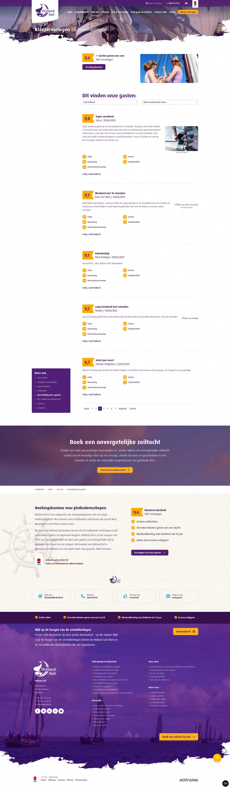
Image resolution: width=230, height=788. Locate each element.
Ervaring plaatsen (94, 67)
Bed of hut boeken (120, 12)
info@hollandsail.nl (44, 704)
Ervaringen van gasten (159, 705)
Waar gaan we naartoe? (141, 12)
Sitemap (52, 780)
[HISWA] (195, 4)
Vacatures (41, 408)
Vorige (86, 408)
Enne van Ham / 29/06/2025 (110, 196)
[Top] (217, 758)
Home (69, 12)
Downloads (42, 390)
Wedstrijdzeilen (99, 722)
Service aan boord (157, 673)
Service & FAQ (160, 12)
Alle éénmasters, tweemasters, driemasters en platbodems (173, 667)
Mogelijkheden (81, 12)
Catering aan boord (158, 676)
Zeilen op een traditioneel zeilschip (107, 667)
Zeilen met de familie (102, 712)
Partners (40, 403)
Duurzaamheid (43, 386)
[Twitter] (43, 711)
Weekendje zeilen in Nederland (105, 673)
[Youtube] (61, 711)
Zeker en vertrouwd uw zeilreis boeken (64, 563)
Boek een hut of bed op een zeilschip (108, 705)
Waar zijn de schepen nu (160, 680)
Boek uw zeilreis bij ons (177, 736)
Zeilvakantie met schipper (103, 676)
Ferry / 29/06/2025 (106, 120)
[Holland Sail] (58, 668)
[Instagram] (55, 711)
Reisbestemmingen (158, 702)
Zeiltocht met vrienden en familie (106, 670)
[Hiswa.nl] (39, 562)
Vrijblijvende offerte (158, 692)
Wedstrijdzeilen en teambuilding (106, 689)
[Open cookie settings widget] (225, 783)
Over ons (95, 12)
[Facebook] (37, 711)
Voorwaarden (81, 780)
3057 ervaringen (104, 59)
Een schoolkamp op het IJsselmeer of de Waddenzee (113, 693)
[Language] (186, 3)
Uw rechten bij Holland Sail (48, 399)
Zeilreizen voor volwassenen (104, 715)
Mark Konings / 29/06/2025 (109, 257)
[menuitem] (70, 12)
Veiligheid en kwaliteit (47, 382)
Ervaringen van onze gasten (147, 552)
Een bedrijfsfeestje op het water (106, 683)
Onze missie (42, 378)
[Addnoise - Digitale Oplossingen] (189, 779)
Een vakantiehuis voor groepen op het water (110, 680)
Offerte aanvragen (188, 12)
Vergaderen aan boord (102, 686)
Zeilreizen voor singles (102, 719)
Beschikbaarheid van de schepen (163, 670)
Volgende (123, 408)
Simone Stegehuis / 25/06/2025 (113, 364)
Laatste (133, 408)
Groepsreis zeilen (100, 725)
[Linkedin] (49, 711)
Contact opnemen (157, 696)
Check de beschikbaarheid (112, 470)
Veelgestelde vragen (158, 699)
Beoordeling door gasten (49, 395)
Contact (172, 12)
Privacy (70, 780)
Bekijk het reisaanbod (102, 709)
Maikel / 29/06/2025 (106, 310)
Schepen (105, 12)
